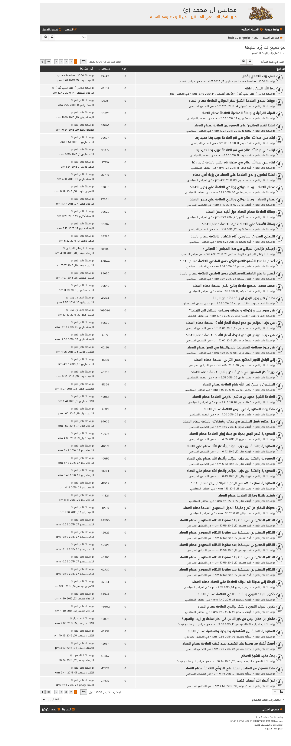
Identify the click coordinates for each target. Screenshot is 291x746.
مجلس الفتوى (196, 315)
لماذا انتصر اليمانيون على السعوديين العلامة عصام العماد (234, 125)
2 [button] (71, 61)
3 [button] (66, 61)
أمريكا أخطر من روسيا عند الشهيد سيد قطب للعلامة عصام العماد (229, 643)
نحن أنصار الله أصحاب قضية (256, 680)
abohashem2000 (253, 81)
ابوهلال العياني (256, 254)
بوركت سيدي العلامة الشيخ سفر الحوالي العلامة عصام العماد (232, 101)
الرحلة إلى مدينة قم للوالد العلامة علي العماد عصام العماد (233, 582)
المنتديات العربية (262, 725)
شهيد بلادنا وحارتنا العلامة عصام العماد (246, 495)
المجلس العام (177, 93)
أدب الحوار (259, 624)
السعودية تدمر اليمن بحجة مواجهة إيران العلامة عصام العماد (232, 434)
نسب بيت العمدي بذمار (259, 76)
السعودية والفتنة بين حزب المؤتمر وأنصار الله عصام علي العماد (231, 446)
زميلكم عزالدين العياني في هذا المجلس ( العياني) (239, 249)
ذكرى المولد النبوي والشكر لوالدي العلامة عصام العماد (236, 594)
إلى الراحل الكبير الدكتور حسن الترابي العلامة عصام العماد (234, 360)
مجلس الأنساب (187, 81)
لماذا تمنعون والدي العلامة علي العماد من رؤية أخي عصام (234, 175)
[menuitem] (252, 30)
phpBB (271, 721)
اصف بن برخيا (258, 303)
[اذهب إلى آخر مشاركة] (58, 75)
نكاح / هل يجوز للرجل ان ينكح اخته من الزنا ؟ (244, 298)
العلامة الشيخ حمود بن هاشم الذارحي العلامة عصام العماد (233, 397)
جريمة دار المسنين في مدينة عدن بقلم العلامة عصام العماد (233, 372)
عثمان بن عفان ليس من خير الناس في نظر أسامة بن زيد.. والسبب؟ (228, 619)
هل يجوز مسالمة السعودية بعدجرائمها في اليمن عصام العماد (231, 347)
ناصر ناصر (260, 106)
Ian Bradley (262, 717)
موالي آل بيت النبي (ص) (250, 93)
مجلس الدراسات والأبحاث (191, 624)
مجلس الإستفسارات (192, 303)
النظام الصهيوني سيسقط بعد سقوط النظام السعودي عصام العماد (227, 520)
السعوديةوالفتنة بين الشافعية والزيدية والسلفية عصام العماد (231, 631)
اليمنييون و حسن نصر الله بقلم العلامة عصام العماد (239, 384)
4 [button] (61, 61)
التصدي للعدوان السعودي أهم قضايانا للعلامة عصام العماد (233, 236)
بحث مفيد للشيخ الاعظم (258, 656)
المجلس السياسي (199, 106)
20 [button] (48, 61)
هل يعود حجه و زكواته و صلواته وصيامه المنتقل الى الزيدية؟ (232, 310)
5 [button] (56, 61)
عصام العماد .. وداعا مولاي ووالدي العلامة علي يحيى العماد (232, 187)
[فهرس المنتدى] (260, 13)
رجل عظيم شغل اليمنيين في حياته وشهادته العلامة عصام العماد (229, 421)
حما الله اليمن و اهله (260, 88)
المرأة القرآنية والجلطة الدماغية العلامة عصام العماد (238, 113)
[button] (83, 61)
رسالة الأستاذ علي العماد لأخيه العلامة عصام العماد (238, 224)
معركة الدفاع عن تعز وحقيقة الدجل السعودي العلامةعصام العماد (229, 508)
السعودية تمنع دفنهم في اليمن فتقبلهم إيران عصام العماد (233, 483)
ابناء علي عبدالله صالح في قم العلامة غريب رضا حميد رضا (234, 138)
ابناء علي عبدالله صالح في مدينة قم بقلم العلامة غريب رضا (233, 162)
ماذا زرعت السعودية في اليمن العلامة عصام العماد (239, 409)
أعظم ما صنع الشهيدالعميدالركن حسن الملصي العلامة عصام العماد (227, 261)
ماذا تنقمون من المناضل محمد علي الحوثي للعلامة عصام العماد (230, 668)
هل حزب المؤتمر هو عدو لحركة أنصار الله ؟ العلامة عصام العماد (230, 323)
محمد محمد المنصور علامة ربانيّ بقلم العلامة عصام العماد (234, 286)
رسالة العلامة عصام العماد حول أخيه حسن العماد (240, 212)
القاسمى (260, 661)
